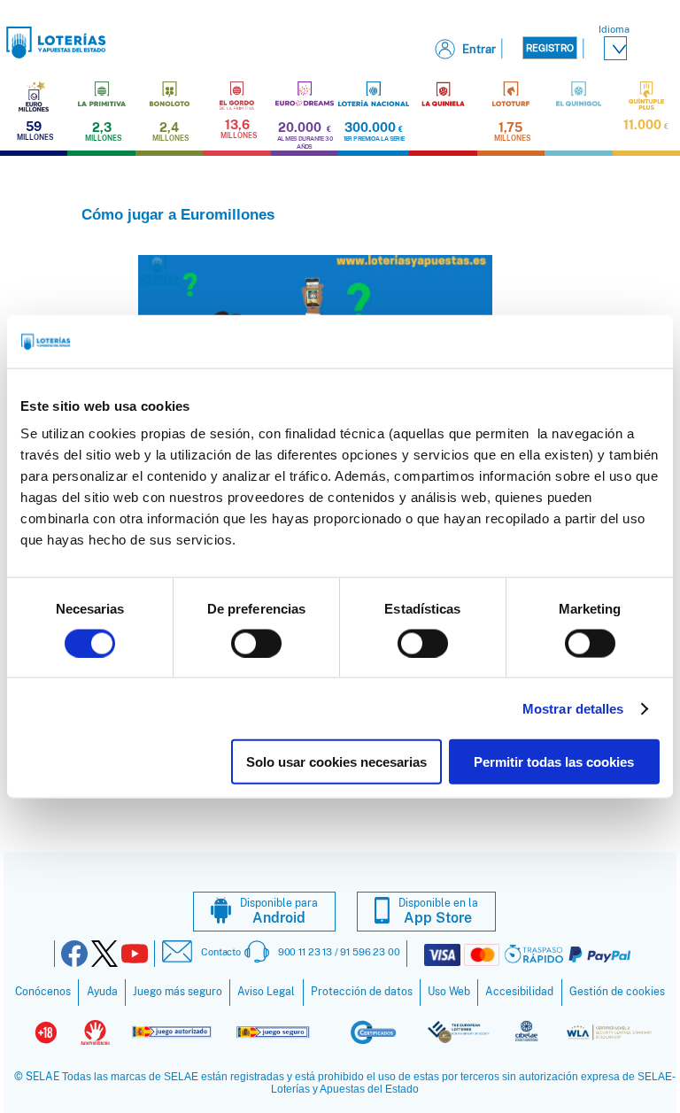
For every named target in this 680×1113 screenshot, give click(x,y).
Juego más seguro (177, 991)
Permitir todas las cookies (554, 761)
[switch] (256, 643)
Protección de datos (362, 991)
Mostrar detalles (573, 707)
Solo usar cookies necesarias (336, 761)
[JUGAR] (442, 116)
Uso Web (449, 991)
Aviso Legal (266, 991)
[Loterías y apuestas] (56, 53)
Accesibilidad (519, 991)
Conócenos (43, 991)
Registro (550, 48)
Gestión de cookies (617, 991)
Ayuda (102, 991)
